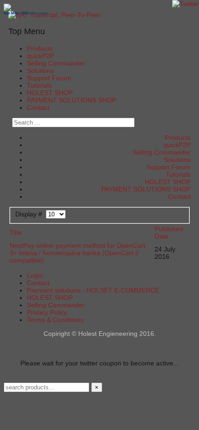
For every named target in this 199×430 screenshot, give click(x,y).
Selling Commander (56, 63)
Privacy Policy (47, 312)
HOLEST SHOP (50, 92)
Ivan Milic (11, 13)
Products (40, 48)
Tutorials (39, 85)
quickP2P (40, 56)
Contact (38, 107)
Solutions (40, 70)
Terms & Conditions (55, 319)
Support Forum (49, 78)
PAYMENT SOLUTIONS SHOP (71, 100)
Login (35, 275)
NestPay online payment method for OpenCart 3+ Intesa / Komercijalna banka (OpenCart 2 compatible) (77, 253)
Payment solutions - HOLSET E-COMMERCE (93, 290)
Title (16, 232)
